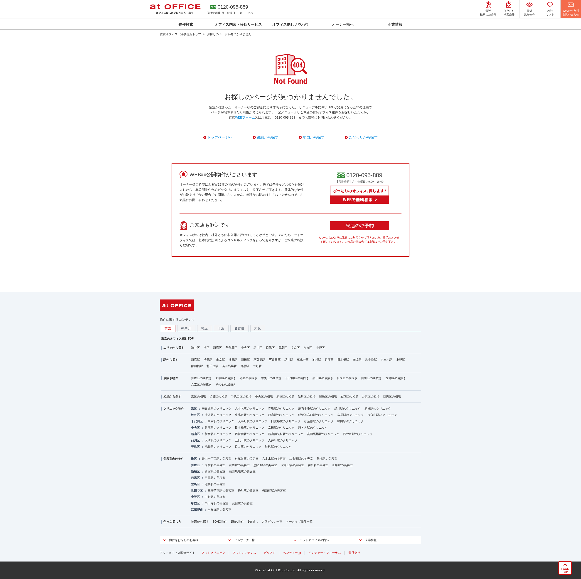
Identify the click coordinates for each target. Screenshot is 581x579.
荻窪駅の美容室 (242, 503)
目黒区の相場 (392, 396)
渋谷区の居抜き (201, 378)
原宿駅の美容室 (215, 465)
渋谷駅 (208, 359)
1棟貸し (253, 521)
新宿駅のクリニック (218, 434)
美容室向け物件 (173, 458)
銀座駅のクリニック (218, 427)
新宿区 (217, 347)
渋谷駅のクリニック (218, 415)
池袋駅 (316, 359)
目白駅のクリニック (248, 446)
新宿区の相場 (285, 396)
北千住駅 (212, 366)
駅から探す (170, 359)
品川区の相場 (306, 396)
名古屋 (239, 328)
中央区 (245, 347)
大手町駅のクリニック (252, 421)
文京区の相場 (349, 396)
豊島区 (282, 347)
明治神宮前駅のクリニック (316, 415)
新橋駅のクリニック (377, 408)
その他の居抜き (225, 384)
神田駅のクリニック (350, 421)
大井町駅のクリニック (283, 440)
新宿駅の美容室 (215, 471)
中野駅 (257, 366)
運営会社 (354, 552)
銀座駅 (329, 359)
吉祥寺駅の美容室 (219, 509)
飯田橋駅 (197, 366)
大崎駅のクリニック (218, 440)
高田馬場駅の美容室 (242, 471)
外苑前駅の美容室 (246, 458)
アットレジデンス (244, 552)
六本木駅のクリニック (249, 408)
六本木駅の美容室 (274, 458)
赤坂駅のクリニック (281, 408)
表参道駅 (371, 359)
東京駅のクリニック (221, 421)
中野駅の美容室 (215, 497)
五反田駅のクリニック (249, 440)
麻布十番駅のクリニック (314, 408)
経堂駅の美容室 (248, 490)
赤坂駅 (357, 359)
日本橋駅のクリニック (249, 427)
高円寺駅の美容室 (216, 503)
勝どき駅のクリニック (313, 427)
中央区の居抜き (271, 378)
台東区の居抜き (347, 378)
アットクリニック (213, 552)
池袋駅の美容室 (215, 484)
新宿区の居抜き (225, 378)
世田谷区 (197, 490)
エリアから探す (173, 347)
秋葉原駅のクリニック (319, 421)
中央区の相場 (264, 396)
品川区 (258, 347)
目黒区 (270, 347)
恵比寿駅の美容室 (265, 465)
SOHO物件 (219, 521)
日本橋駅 (343, 359)
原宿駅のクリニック (281, 415)
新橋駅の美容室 (327, 458)
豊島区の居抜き (395, 378)
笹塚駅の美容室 (342, 465)
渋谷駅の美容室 (239, 465)
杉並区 (195, 503)
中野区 (320, 347)
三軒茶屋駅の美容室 (221, 490)
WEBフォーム (245, 117)
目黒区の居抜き (371, 378)
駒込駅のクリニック (278, 446)
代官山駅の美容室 (292, 465)
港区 (206, 347)
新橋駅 (245, 359)
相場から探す (172, 396)
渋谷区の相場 (218, 396)
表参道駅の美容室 (301, 458)
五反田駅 (275, 359)
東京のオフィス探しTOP (177, 338)
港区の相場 (198, 396)
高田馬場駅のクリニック (323, 434)
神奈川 (186, 328)
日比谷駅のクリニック (285, 421)
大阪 (257, 328)
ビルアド (270, 552)
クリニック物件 (173, 408)
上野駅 (400, 359)
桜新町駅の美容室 (274, 490)
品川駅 (288, 359)
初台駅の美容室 (318, 465)
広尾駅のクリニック (350, 415)
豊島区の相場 (328, 396)
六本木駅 (386, 359)
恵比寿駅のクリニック (249, 415)
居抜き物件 (170, 378)
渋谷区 (195, 347)
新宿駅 (195, 359)
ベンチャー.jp (292, 552)
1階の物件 (237, 521)
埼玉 (204, 328)
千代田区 (231, 347)
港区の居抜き (248, 378)
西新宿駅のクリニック (249, 434)
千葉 (221, 328)
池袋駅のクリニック (218, 446)
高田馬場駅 (229, 366)
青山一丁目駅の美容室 (216, 458)
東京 (168, 328)
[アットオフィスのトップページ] (175, 9)
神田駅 (233, 359)
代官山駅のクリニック (382, 415)
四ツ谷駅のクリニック (358, 434)
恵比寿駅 (303, 359)
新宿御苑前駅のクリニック (285, 434)
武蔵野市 (197, 509)
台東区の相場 (370, 396)
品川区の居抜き (323, 378)
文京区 (295, 347)
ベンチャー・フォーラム (324, 552)
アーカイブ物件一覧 (299, 521)
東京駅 (220, 359)
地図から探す (200, 521)
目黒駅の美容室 (215, 478)
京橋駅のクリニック (281, 427)
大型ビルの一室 (272, 521)
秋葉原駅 (259, 359)
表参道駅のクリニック (216, 408)
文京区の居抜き (201, 384)
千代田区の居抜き (297, 378)
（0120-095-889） (285, 117)
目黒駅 (244, 366)
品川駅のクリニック (347, 408)
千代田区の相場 (241, 396)
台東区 (307, 347)
